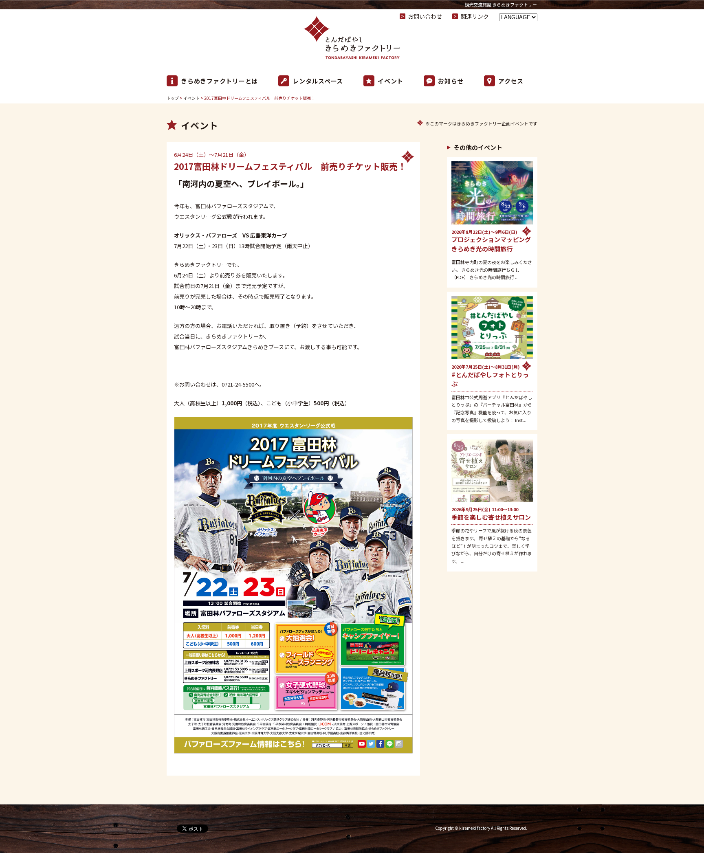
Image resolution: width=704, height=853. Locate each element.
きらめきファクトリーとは (219, 81)
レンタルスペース (318, 81)
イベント (390, 81)
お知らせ (451, 81)
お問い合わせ (425, 16)
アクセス (511, 81)
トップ (173, 98)
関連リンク (474, 16)
